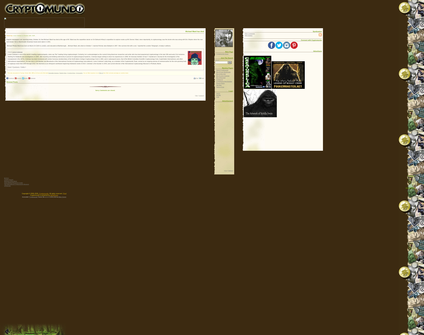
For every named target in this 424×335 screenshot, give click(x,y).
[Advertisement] (125, 23)
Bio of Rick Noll (220, 78)
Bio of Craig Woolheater (223, 72)
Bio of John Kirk (221, 74)
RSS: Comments (250, 33)
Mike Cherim (62, 197)
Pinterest (32, 78)
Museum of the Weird (10, 181)
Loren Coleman (17, 52)
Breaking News (63, 73)
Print (197, 78)
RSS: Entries (248, 35)
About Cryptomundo (222, 70)
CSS (217, 97)
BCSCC (6, 178)
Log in (218, 93)
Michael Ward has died (195, 31)
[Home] (224, 38)
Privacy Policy (220, 83)
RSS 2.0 (101, 73)
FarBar (413, 190)
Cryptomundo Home (222, 54)
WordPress (54, 195)
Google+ (19, 78)
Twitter (23, 67)
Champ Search (8, 180)
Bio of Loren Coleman (222, 76)
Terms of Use (220, 87)
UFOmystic (7, 186)
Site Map (219, 85)
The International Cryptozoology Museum (16, 184)
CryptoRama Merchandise (224, 81)
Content (201, 95)
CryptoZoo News (71, 73)
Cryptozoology (79, 73)
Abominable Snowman (53, 73)
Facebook (16, 67)
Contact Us (219, 79)
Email (9, 67)
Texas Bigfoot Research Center (13, 183)
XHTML (218, 95)
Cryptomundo (24, 3)
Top (197, 95)
